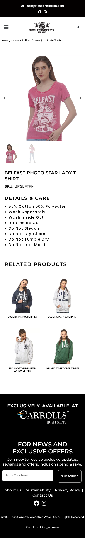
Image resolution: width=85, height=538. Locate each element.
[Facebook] (36, 503)
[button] (15, 27)
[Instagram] (44, 503)
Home (5, 40)
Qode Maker (52, 527)
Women (15, 40)
